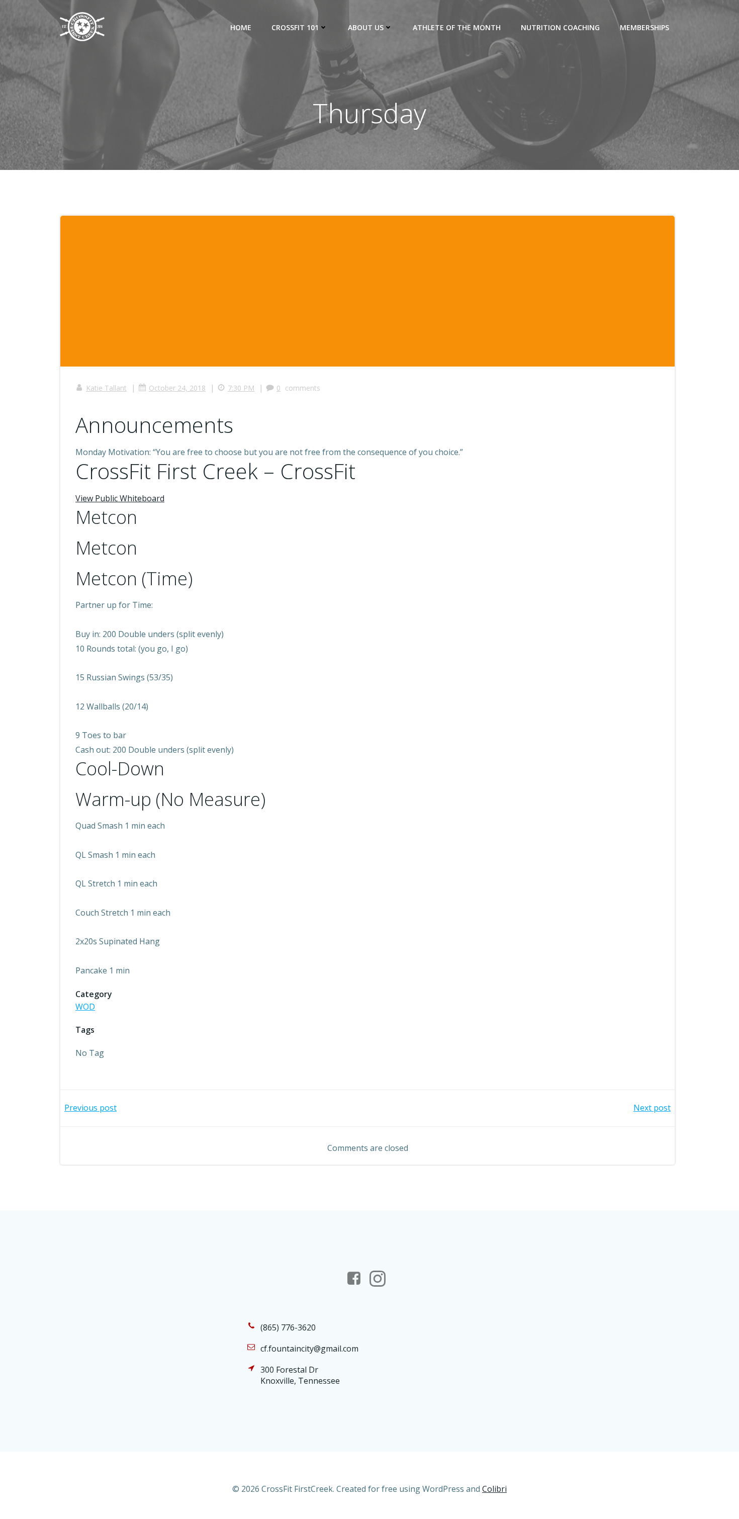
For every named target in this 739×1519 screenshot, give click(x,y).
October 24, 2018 (177, 388)
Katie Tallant (106, 388)
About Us (366, 27)
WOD (85, 1006)
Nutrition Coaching (560, 27)
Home (240, 27)
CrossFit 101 (295, 27)
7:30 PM (241, 388)
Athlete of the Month (457, 27)
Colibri (494, 1488)
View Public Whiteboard (119, 498)
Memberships (644, 27)
